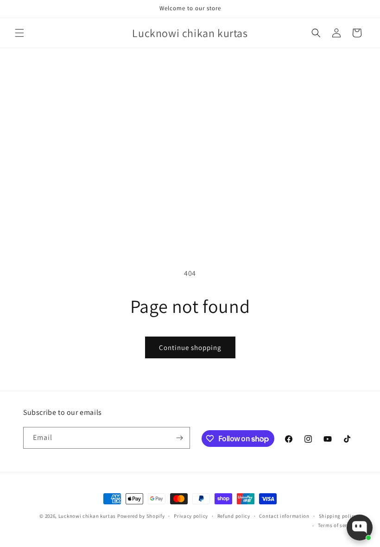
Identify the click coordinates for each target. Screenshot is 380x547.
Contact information (284, 516)
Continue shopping (190, 347)
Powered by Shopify (141, 516)
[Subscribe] (179, 438)
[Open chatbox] (360, 528)
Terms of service (337, 525)
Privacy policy (191, 516)
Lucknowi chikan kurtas (87, 516)
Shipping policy (338, 516)
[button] (19, 33)
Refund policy (233, 516)
